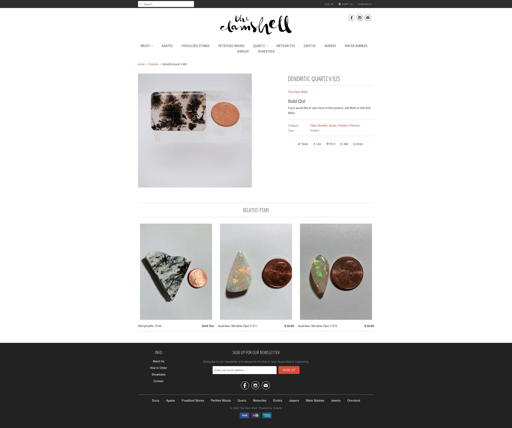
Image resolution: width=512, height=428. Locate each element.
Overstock (266, 51)
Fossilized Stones (196, 46)
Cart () (347, 4)
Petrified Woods (232, 46)
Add (346, 143)
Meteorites (286, 46)
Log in (328, 4)
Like (318, 143)
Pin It (332, 143)
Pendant (343, 125)
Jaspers (330, 46)
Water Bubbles (356, 46)
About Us (158, 361)
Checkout (365, 4)
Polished (354, 125)
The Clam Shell (297, 92)
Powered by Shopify (270, 408)
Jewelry (243, 51)
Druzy (145, 46)
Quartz (259, 46)
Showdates (159, 374)
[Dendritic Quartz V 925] (195, 131)
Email (360, 143)
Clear (313, 125)
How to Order (158, 368)
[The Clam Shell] (256, 25)
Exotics (310, 46)
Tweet (304, 143)
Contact (158, 381)
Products (153, 64)
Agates (167, 46)
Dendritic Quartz (327, 125)
